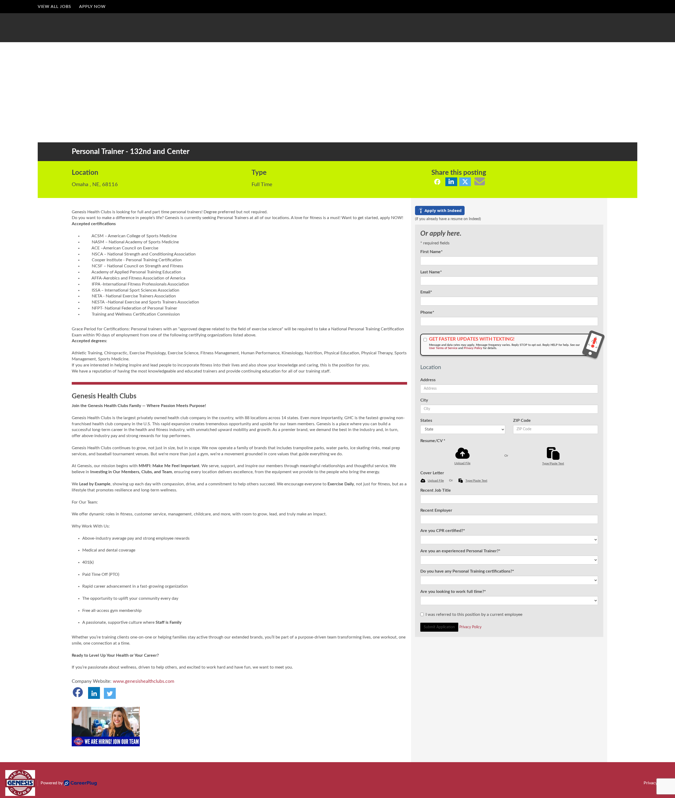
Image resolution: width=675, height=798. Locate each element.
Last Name (431, 272)
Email (426, 292)
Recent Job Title (435, 490)
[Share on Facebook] (437, 181)
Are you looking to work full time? (453, 591)
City (424, 400)
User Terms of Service (443, 348)
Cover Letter (432, 473)
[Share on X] (465, 181)
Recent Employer (436, 510)
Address (428, 380)
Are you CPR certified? (442, 531)
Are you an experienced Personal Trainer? (460, 551)
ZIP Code (522, 420)
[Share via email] (479, 181)
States (426, 420)
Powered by (52, 783)
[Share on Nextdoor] (490, 181)
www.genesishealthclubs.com (143, 681)
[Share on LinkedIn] (451, 181)
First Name (431, 252)
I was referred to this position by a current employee (474, 614)
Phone (427, 312)
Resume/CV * (432, 441)
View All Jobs (54, 6)
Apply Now (92, 6)
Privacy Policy (473, 348)
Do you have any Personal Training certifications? (467, 571)
